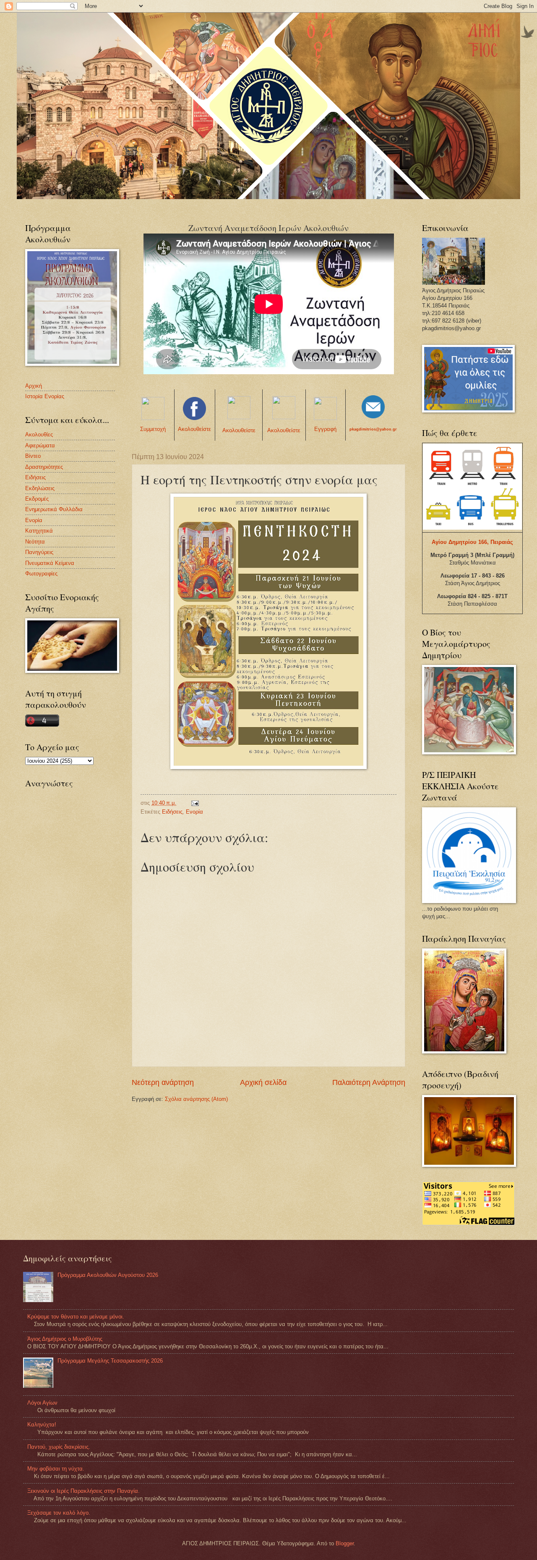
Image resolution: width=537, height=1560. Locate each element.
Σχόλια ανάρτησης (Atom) (196, 1099)
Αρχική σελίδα (263, 1082)
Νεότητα (35, 541)
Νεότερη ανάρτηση (163, 1082)
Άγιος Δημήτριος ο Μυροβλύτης (64, 1339)
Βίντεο (33, 456)
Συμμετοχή (153, 429)
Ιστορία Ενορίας (44, 396)
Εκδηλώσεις (40, 488)
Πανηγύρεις (39, 552)
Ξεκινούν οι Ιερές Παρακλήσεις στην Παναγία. (83, 1491)
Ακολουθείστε (194, 429)
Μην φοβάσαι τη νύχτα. (55, 1468)
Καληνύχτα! (41, 1424)
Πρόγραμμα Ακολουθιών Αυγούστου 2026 (107, 1275)
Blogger (345, 1543)
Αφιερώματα (40, 445)
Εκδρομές (37, 499)
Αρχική (33, 386)
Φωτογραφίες (41, 573)
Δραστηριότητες (44, 467)
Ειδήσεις (172, 812)
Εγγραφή (325, 429)
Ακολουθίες (39, 434)
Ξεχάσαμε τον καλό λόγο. (58, 1513)
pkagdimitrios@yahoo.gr (373, 429)
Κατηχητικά (39, 531)
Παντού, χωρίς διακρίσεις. (58, 1447)
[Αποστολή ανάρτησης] (195, 803)
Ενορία (194, 812)
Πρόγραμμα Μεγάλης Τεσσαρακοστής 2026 (110, 1361)
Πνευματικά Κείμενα (49, 563)
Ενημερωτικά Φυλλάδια (54, 509)
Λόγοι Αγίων (42, 1403)
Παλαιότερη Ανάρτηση (368, 1082)
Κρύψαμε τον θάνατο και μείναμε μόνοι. (75, 1316)
